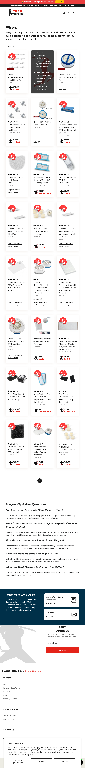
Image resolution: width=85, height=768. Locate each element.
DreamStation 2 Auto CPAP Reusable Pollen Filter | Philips (68, 180)
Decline (64, 761)
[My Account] (68, 12)
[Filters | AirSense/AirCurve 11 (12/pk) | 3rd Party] (17, 62)
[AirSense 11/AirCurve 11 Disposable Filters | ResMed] (17, 213)
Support (7, 678)
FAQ (4, 684)
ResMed (10, 185)
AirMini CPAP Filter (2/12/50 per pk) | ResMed (15, 180)
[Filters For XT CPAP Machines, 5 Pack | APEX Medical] (17, 431)
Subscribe (62, 650)
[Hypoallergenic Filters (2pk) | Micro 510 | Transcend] (43, 326)
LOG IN (59, 2)
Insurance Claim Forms (11, 688)
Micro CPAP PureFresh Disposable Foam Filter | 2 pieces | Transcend (66, 396)
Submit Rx (7, 691)
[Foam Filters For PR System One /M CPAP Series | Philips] (17, 379)
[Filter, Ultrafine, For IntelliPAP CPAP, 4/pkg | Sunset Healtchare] (43, 431)
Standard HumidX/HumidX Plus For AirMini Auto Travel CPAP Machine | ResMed (42, 287)
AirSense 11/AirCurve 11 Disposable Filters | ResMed (16, 231)
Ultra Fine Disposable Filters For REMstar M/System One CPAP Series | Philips (68, 345)
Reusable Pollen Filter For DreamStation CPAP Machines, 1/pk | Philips (68, 128)
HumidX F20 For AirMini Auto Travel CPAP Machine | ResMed (16, 342)
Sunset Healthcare (14, 132)
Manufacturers (8, 719)
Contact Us (8, 730)
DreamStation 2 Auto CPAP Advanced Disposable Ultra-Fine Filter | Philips (42, 398)
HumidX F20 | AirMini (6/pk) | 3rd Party (42, 123)
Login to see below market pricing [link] (15, 191)
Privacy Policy (28, 754)
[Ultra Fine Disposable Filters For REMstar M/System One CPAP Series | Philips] (68, 326)
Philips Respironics (65, 135)
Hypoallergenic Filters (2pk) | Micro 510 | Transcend (42, 341)
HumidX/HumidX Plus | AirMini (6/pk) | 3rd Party (67, 77)
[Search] (63, 12)
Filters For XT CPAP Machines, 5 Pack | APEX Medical (16, 449)
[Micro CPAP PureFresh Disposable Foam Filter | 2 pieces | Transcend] (68, 379)
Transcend (37, 236)
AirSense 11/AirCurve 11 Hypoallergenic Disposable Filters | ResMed (67, 232)
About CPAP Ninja (9, 716)
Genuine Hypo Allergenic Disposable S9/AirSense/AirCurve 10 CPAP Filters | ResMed (68, 287)
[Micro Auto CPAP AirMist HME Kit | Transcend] (43, 213)
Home (7, 21)
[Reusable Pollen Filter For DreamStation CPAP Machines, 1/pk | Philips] (68, 109)
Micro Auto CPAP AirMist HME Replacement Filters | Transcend (68, 448)
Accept (41, 761)
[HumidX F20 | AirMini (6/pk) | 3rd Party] (43, 109)
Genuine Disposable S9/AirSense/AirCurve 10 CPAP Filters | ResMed (17, 286)
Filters (13, 21)
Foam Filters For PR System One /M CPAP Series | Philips (16, 397)
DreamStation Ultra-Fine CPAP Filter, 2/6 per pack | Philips (41, 180)
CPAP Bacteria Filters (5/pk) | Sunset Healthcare (16, 127)
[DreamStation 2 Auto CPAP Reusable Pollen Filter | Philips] (68, 162)
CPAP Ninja (11, 82)
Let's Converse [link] (51, 616)
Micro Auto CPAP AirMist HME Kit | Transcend (40, 231)
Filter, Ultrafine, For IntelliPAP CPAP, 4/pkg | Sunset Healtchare (41, 451)
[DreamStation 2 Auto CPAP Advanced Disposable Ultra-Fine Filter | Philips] (43, 379)
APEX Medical (12, 454)
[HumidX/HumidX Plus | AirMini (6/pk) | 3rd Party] (68, 62)
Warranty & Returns (10, 699)
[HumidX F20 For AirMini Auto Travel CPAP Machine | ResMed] (17, 326)
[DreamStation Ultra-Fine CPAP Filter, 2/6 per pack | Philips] (43, 162)
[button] (41, 299)
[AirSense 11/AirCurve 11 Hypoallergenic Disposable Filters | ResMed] (68, 213)
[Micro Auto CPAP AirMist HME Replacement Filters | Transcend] (68, 431)
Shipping (6, 695)
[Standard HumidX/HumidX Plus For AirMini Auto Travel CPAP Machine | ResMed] (43, 267)
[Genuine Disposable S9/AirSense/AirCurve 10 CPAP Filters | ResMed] (17, 267)
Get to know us (10, 709)
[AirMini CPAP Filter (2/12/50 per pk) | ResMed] (17, 162)
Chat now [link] (49, 603)
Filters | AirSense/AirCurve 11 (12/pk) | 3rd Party (16, 77)
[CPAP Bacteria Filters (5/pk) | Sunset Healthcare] (17, 109)
